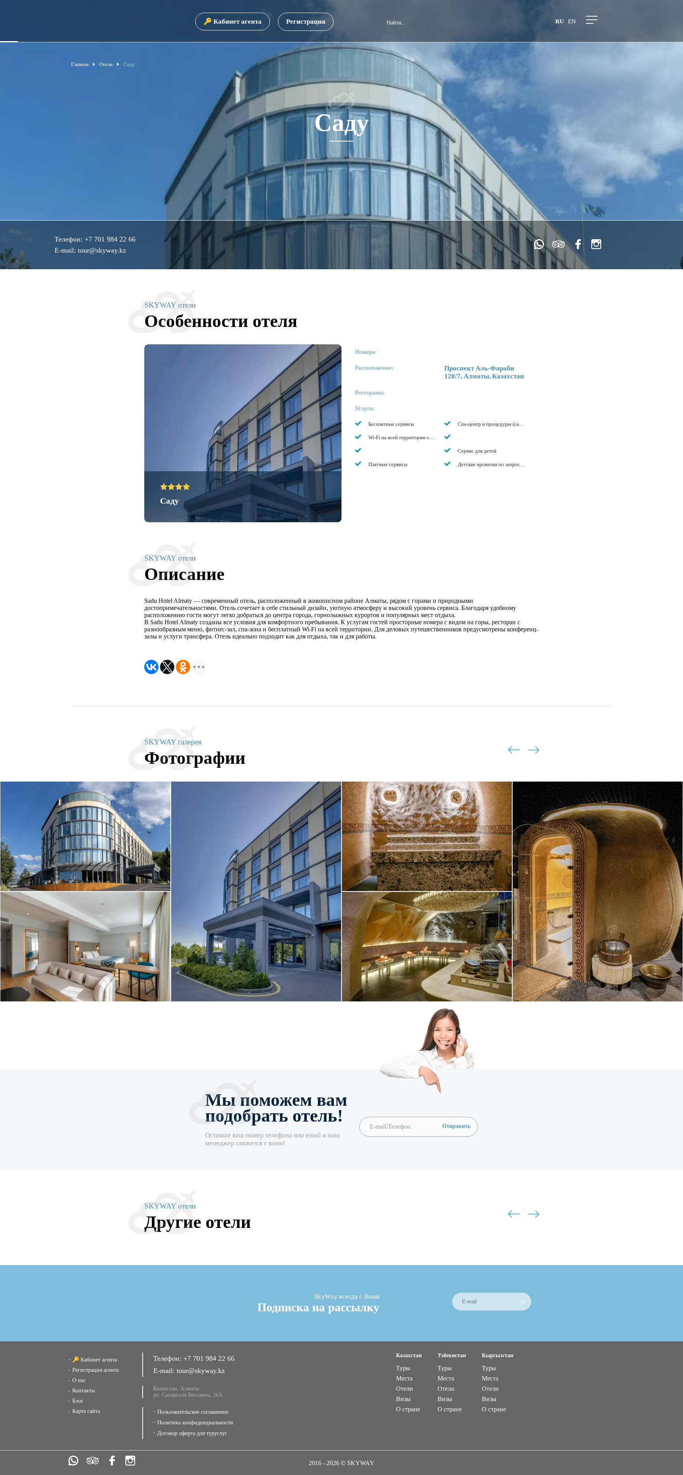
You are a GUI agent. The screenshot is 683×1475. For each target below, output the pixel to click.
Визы (403, 1399)
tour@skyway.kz (102, 250)
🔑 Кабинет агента (233, 21)
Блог (77, 1401)
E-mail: (66, 250)
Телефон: (70, 239)
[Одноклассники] (183, 667)
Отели (404, 1388)
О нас (79, 1380)
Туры (403, 1368)
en (572, 21)
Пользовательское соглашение (192, 1412)
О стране (408, 1409)
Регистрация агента (95, 1370)
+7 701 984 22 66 (110, 239)
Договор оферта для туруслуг (192, 1433)
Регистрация (305, 21)
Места (404, 1378)
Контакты (83, 1391)
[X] (167, 667)
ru (559, 21)
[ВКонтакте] (151, 667)
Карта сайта (86, 1411)
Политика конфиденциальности (195, 1423)
